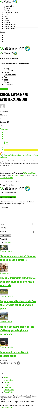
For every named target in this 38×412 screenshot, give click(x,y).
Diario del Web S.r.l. (7, 407)
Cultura (6, 18)
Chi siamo (7, 382)
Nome (2, 224)
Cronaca (7, 8)
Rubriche (7, 22)
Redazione (4, 129)
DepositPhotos (8, 392)
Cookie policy (8, 387)
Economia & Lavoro (11, 12)
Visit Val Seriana (9, 389)
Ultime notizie (9, 6)
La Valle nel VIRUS (10, 24)
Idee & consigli (9, 26)
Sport (6, 14)
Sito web (3, 232)
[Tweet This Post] (21, 135)
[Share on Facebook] (21, 133)
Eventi (6, 16)
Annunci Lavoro (9, 28)
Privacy (6, 385)
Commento (4, 207)
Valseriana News (29, 173)
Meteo (6, 20)
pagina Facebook (17, 175)
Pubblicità (7, 377)
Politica (6, 10)
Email (2, 228)
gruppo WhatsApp (6, 177)
